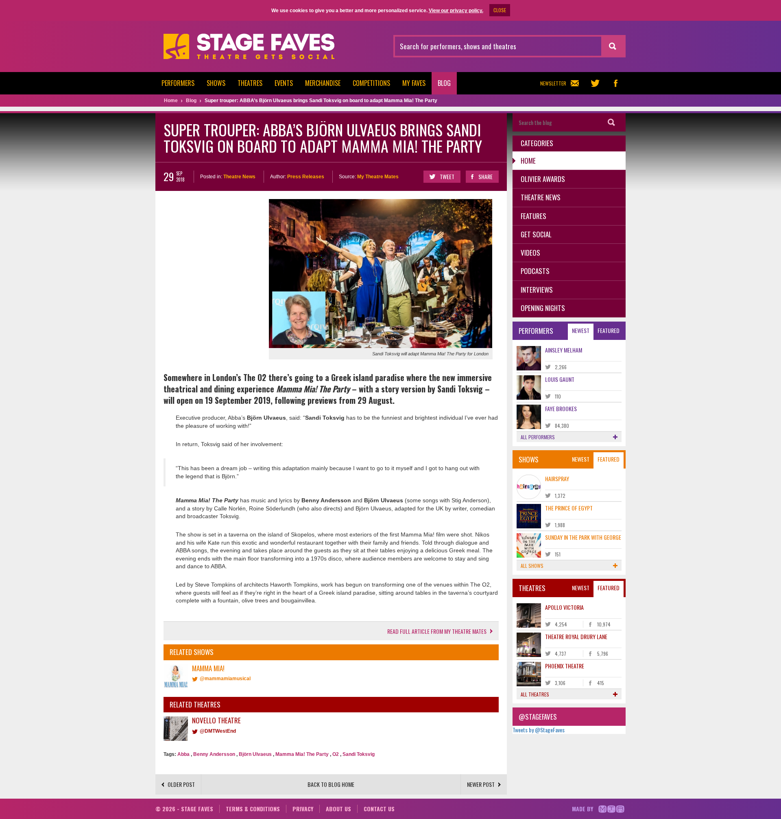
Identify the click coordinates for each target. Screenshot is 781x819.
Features (533, 216)
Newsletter (553, 83)
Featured (609, 330)
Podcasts (535, 271)
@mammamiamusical (225, 678)
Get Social (536, 234)
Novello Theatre (216, 720)
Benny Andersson (214, 754)
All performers (538, 437)
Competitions (371, 83)
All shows (532, 565)
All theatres (535, 694)
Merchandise (322, 83)
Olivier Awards (543, 179)
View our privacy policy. (456, 10)
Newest (580, 330)
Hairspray (557, 478)
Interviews (537, 290)
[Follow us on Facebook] (615, 83)
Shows (216, 83)
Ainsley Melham (563, 350)
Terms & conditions (253, 808)
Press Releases (305, 177)
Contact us (379, 808)
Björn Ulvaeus (255, 754)
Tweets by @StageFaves (539, 729)
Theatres (250, 83)
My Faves (413, 83)
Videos (530, 252)
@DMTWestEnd (218, 731)
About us (338, 808)
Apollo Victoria (564, 607)
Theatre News (239, 177)
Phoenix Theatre (564, 665)
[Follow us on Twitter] (595, 83)
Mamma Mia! (208, 668)
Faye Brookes (561, 408)
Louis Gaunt (559, 379)
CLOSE (499, 10)
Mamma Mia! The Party (302, 754)
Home (528, 160)
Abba (183, 754)
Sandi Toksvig (359, 754)
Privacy (302, 808)
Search (611, 122)
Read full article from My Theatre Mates (436, 631)
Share (485, 176)
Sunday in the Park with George (583, 537)
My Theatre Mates (378, 177)
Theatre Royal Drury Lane (576, 636)
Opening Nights (543, 308)
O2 (335, 754)
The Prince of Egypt (569, 508)
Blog (444, 83)
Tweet (447, 176)
